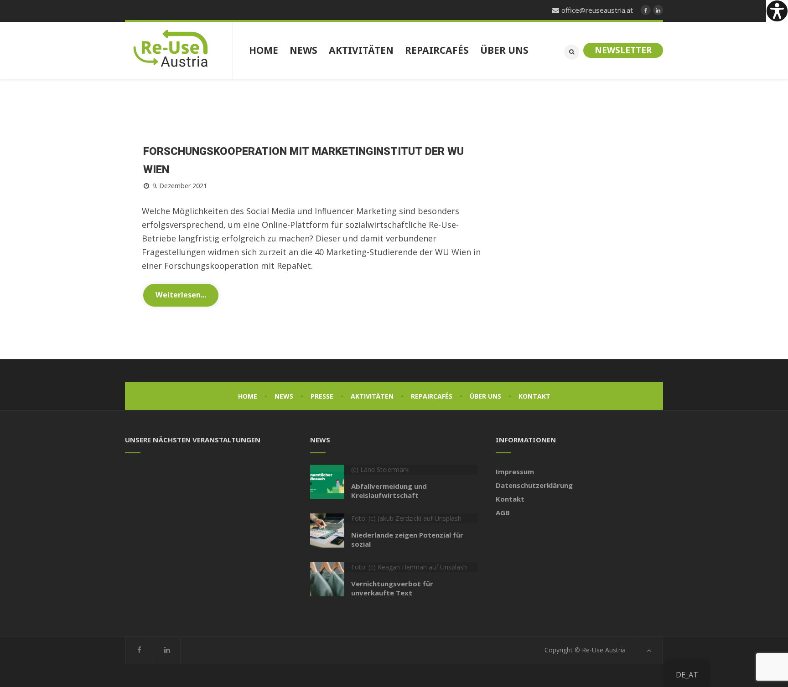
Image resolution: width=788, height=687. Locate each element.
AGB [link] (503, 512)
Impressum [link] (515, 471)
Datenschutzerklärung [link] (534, 485)
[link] (777, 11)
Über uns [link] (485, 396)
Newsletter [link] (623, 50)
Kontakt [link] (534, 396)
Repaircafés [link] (431, 396)
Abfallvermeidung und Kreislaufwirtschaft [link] (389, 491)
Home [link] (247, 396)
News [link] (284, 396)
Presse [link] (322, 396)
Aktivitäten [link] (372, 396)
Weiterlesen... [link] (181, 295)
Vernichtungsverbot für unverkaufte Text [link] (392, 588)
